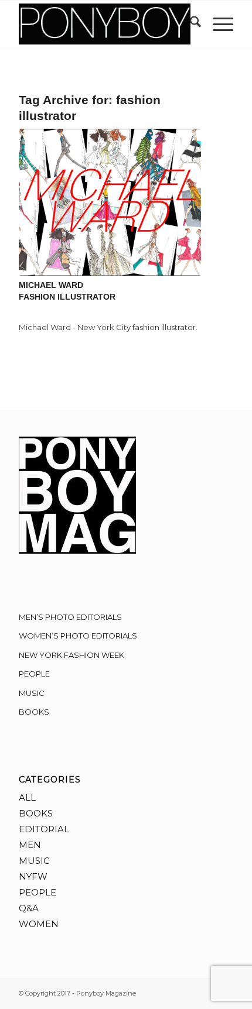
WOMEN (39, 923)
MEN (30, 844)
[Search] (189, 24)
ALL (27, 797)
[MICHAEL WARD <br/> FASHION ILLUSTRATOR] (110, 202)
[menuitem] (189, 24)
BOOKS (34, 711)
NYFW (33, 876)
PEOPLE (34, 673)
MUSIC (32, 693)
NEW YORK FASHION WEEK (71, 655)
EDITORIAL (44, 829)
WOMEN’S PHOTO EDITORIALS (78, 635)
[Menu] (217, 24)
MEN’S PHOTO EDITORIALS (70, 617)
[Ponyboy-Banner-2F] (104, 24)
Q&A (29, 908)
